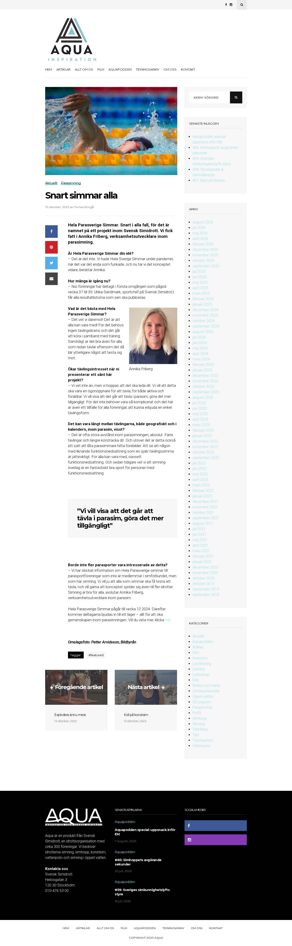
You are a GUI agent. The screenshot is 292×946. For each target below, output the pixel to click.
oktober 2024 (203, 321)
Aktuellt (198, 636)
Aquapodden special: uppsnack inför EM (145, 832)
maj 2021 (200, 540)
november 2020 (205, 573)
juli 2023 (199, 403)
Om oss (170, 69)
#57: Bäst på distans (209, 180)
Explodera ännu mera (70, 715)
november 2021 (205, 507)
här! (168, 620)
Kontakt (188, 69)
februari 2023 (203, 430)
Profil (197, 713)
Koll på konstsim (136, 715)
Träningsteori (203, 740)
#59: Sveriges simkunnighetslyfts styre (142, 892)
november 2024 (205, 315)
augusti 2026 (203, 222)
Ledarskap (201, 674)
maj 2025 (200, 282)
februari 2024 (203, 364)
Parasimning (202, 707)
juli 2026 (199, 227)
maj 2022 (200, 474)
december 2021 (205, 501)
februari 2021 (203, 556)
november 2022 (205, 447)
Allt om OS (84, 69)
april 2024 (200, 353)
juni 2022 (200, 468)
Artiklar (63, 69)
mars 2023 (201, 425)
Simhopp (200, 718)
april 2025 (200, 288)
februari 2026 (203, 244)
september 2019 (206, 589)
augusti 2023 (203, 397)
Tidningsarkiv (147, 69)
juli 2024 (199, 337)
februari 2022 (203, 490)
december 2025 (205, 249)
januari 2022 (202, 496)
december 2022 (205, 441)
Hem (48, 69)
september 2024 (206, 326)
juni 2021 (200, 534)
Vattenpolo (201, 746)
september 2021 (206, 518)
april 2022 (200, 479)
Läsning (199, 669)
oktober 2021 (203, 512)
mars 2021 (201, 551)
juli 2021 (199, 529)
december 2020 (205, 567)
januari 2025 (202, 304)
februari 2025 (203, 299)
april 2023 (200, 419)
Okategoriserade (206, 691)
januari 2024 (202, 370)
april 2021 (200, 545)
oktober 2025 (203, 260)
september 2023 (206, 392)
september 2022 (206, 458)
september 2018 (206, 594)
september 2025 (206, 266)
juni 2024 (200, 343)
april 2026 (200, 238)
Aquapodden (120, 69)
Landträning (202, 663)
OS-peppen (202, 702)
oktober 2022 (203, 452)
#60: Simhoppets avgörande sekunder (138, 862)
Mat (196, 680)
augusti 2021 (203, 523)
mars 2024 (201, 359)
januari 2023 (202, 436)
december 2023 (205, 375)
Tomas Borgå (84, 207)
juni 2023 (200, 408)
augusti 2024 (203, 332)
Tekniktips (200, 729)
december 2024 (205, 310)
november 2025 (205, 255)
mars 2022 (201, 485)
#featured (96, 655)
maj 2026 (200, 233)
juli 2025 (199, 271)
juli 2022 (199, 463)
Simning (199, 724)
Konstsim (200, 658)
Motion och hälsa (206, 685)
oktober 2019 (203, 584)
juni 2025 (200, 277)
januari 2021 (202, 562)
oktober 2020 (203, 578)
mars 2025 (201, 293)
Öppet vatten (203, 696)
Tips (196, 735)
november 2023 (205, 381)
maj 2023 (200, 414)
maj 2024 (200, 348)
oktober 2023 (203, 386)
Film (100, 69)
